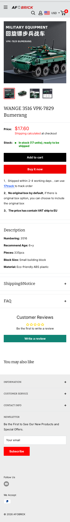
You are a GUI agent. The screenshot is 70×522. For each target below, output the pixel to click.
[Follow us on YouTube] (6, 483)
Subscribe (16, 451)
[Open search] (33, 13)
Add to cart (35, 157)
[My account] (40, 13)
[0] (63, 13)
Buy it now (35, 169)
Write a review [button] (35, 338)
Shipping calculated (28, 133)
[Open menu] (5, 7)
